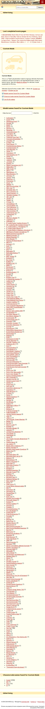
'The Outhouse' (11, 207)
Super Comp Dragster (13, 579)
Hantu (8, 395)
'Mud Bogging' (11, 174)
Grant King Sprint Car (13, 388)
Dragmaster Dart (11, 319)
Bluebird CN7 (10, 263)
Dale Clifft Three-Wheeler (14, 307)
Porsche (9, 505)
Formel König (10, 358)
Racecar (9, 519)
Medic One (9, 451)
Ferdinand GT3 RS (12, 339)
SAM (7, 540)
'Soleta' (8, 200)
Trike (8, 621)
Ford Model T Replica (13, 351)
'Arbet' (8, 125)
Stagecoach (10, 570)
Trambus (9, 617)
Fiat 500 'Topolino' (12, 342)
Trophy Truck (10, 626)
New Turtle (9, 481)
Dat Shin (9, 309)
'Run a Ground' (11, 191)
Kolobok (8, 426)
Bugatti (8, 274)
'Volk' (8, 216)
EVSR (8, 337)
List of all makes (9, 99)
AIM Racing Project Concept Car (16, 232)
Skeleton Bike (10, 556)
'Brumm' (9, 128)
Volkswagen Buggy (12, 646)
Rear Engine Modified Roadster (16, 528)
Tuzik (8, 631)
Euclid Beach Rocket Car (14, 332)
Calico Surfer (10, 284)
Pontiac (8, 502)
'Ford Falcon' (10, 144)
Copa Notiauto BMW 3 (13, 298)
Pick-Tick (9, 496)
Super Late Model (12, 581)
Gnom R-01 (9, 384)
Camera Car (10, 286)
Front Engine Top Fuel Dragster (16, 367)
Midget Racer (10, 460)
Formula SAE (10, 360)
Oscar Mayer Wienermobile (15, 486)
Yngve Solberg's (11, 660)
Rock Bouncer (10, 537)
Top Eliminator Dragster (14, 596)
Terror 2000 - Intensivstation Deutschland (21, 37)
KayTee (8, 423)
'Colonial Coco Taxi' (12, 137)
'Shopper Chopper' (12, 195)
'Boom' (8, 126)
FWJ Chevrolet (11, 377)
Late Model (9, 435)
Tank (8, 588)
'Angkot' (8, 123)
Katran (8, 421)
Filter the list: (7, 113)
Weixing (9, 651)
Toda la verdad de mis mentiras (27, 37)
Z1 (7, 685)
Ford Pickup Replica (12, 353)
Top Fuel (9, 598)
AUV (7, 249)
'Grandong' (10, 153)
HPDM (8, 407)
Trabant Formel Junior (13, 609)
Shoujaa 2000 (10, 549)
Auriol (8, 247)
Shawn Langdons (12, 547)
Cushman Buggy (12, 304)
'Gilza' (8, 151)
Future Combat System (13, 375)
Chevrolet (9, 288)
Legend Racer (10, 442)
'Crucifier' (9, 141)
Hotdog (8, 404)
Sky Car (8, 560)
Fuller (8, 368)
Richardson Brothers (13, 533)
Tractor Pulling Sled (12, 614)
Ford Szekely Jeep (12, 354)
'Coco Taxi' (9, 135)
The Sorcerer (10, 591)
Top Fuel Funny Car (12, 603)
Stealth (8, 572)
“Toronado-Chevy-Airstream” (15, 667)
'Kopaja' (9, 163)
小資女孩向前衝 (6, 35)
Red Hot (8, 530)
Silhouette (9, 551)
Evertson (9, 335)
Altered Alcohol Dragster (14, 233)
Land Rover (9, 433)
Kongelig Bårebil (11, 428)
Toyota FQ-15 (10, 607)
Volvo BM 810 (10, 647)
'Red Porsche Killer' (12, 186)
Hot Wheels (10, 402)
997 (7, 682)
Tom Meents (10, 593)
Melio (8, 453)
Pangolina (9, 491)
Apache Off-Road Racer (13, 240)
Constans (13, 42)
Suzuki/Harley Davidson (14, 584)
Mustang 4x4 (10, 477)
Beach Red (15, 35)
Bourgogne (9, 269)
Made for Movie (22, 82)
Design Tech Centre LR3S (14, 311)
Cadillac (9, 283)
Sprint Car (9, 567)
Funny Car (9, 370)
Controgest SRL (25, 701)
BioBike (8, 262)
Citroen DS (9, 291)
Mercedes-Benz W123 (13, 456)
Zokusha (9, 663)
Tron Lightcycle (11, 624)
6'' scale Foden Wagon (13, 228)
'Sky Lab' (9, 197)
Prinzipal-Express (12, 509)
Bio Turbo (9, 260)
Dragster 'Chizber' (12, 323)
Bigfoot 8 (9, 258)
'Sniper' (8, 198)
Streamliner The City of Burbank (16, 575)
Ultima (8, 633)
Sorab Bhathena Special (14, 563)
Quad (8, 518)
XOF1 (8, 656)
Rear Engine (10, 525)
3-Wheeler (9, 221)
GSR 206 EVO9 (10, 391)
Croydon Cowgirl (30, 38)
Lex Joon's (9, 444)
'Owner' (8, 177)
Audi (7, 246)
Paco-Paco (9, 489)
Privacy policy (41, 701)
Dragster (9, 321)
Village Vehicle (11, 642)
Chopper (9, 290)
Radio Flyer (9, 521)
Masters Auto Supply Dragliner (16, 449)
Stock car (9, 574)
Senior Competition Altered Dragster (18, 546)
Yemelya (9, 658)
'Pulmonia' (9, 181)
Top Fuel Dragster (12, 602)
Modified (9, 468)
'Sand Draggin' (11, 193)
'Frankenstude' (11, 148)
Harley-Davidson (11, 397)
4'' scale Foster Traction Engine (16, 223)
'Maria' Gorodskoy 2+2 (13, 165)
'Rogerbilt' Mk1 (11, 190)
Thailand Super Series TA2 (15, 589)
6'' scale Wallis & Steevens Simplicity (18, 230)
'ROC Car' (9, 188)
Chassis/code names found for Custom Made (19, 96)
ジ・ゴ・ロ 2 (28, 42)
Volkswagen (10, 644)
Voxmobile (9, 649)
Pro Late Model (11, 510)
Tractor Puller (10, 612)
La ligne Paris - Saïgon (8, 40)
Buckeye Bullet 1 (11, 272)
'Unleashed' (10, 214)
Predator (9, 507)
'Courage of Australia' (13, 139)
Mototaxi (9, 474)
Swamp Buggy (11, 586)
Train (8, 616)
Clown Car (9, 293)
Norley (8, 482)
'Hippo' (8, 156)
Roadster (9, 535)
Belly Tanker (10, 256)
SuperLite (9, 582)
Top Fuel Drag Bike (12, 600)
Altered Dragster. (11, 235)
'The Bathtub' (10, 204)
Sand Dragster (11, 542)
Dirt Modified (10, 312)
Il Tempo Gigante (11, 411)
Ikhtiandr (9, 409)
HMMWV (9, 398)
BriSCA (8, 270)
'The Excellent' (11, 205)
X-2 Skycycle (10, 654)
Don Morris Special (12, 316)
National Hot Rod (11, 479)
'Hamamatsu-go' (11, 155)
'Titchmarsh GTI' (11, 212)
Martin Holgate (11, 447)
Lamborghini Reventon (13, 432)
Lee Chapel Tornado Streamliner (16, 439)
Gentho (8, 382)
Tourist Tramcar (11, 605)
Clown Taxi (10, 295)
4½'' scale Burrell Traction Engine (17, 225)
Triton (8, 623)
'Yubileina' (9, 219)
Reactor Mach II (11, 523)
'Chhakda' (9, 134)
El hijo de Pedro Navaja (26, 35)
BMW (8, 265)
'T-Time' (9, 202)
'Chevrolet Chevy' (11, 132)
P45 (7, 488)
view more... (37, 42)
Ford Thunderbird (12, 356)
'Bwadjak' (9, 130)
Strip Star (9, 577)
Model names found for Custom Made (16, 93)
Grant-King (9, 390)
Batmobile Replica (12, 253)
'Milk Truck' (10, 169)
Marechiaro (5, 42)
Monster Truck (11, 472)
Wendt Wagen (10, 653)
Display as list (13, 90)
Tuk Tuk (8, 628)
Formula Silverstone (12, 361)
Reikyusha (9, 532)
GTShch (9, 393)
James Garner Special (13, 414)
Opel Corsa (10, 484)
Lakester (9, 430)
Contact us (33, 701)
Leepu (8, 440)
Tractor (8, 610)
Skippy (8, 558)
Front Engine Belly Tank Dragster (17, 363)
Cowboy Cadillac (11, 302)
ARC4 (8, 242)
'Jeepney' (9, 160)
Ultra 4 (8, 635)
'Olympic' (9, 176)
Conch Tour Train (12, 297)
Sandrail (9, 544)
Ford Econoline (11, 347)
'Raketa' (8, 184)
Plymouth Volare (11, 500)
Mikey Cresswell (11, 461)
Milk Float (9, 463)
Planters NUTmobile (12, 498)
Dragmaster (10, 318)
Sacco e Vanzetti (10, 37)
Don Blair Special (11, 314)
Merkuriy (9, 458)
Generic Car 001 (11, 379)
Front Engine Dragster (13, 365)
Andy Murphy (10, 239)
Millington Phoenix (12, 465)
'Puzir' (8, 183)
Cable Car (9, 281)
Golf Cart (9, 386)
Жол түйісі (20, 42)
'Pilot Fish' (9, 179)
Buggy (8, 276)
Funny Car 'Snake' (12, 374)
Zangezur (9, 661)
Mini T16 (9, 467)
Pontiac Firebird (11, 503)
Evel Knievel (10, 333)
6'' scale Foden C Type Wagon (16, 226)
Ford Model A (10, 349)
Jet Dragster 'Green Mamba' (15, 419)
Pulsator (9, 516)
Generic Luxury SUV (12, 381)
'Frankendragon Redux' (14, 146)
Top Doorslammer (12, 595)
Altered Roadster (11, 237)
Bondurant (9, 267)
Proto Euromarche (12, 514)
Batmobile (9, 251)
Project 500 (9, 512)
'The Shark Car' (11, 209)
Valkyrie (8, 638)
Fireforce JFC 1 (11, 344)
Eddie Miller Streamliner (14, 330)
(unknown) (9, 118)
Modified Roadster (12, 470)
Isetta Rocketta (11, 412)
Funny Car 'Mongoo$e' (13, 372)
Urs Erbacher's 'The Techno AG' (16, 637)
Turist (8, 630)
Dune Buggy (10, 328)
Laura (8, 437)
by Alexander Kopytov (13, 279)
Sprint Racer (10, 568)
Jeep (7, 416)
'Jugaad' (9, 162)
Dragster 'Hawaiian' (12, 325)
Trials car (9, 619)
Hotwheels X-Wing (12, 405)
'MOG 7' (8, 170)
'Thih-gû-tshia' (11, 211)
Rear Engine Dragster (13, 526)
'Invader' (9, 158)
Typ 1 (8, 683)
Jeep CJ (9, 418)
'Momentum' (10, 172)
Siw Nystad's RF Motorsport (15, 554)
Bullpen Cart (10, 277)
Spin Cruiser (10, 565)
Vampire (9, 640)
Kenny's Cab (10, 425)
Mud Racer (9, 475)
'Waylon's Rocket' (11, 218)
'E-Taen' (8, 142)
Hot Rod (8, 400)
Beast (8, 254)
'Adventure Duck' (11, 121)
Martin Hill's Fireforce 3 (13, 446)
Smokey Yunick (11, 561)
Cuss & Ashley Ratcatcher (14, 305)
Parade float (10, 493)
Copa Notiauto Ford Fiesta (14, 300)
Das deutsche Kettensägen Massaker (29, 40)
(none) (8, 119)
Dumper (9, 326)
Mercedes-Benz (11, 454)
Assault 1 (9, 244)
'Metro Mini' (10, 167)
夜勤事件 (39, 38)
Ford (7, 346)
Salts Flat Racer (11, 539)
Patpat (8, 495)
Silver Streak (10, 553)
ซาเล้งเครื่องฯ (10, 665)
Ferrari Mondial (11, 340)
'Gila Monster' (10, 149)
